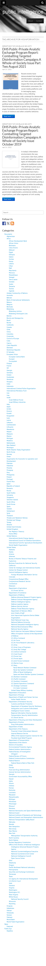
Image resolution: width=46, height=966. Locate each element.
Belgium (9, 304)
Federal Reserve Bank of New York (22, 763)
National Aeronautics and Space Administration (25, 810)
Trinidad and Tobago (14, 520)
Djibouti (12, 250)
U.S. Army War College (18, 649)
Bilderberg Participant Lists (18, 313)
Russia (9, 490)
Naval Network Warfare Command (24, 667)
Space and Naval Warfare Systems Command (28, 674)
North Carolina (14, 838)
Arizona (11, 554)
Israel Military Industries (17, 402)
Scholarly (10, 495)
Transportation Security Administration (24, 715)
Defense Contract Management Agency (24, 599)
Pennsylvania (13, 869)
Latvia (9, 420)
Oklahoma (12, 863)
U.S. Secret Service (17, 717)
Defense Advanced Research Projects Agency (26, 597)
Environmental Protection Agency (20, 747)
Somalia (11, 282)
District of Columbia (16, 745)
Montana (12, 808)
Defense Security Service (19, 606)
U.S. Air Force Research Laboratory (22, 642)
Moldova (10, 440)
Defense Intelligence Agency (20, 602)
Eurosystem (13, 361)
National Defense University (20, 622)
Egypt (11, 252)
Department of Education (17, 692)
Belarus (9, 302)
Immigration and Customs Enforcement (24, 708)
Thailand (10, 515)
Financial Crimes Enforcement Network (24, 731)
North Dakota (13, 840)
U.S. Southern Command (19, 681)
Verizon (9, 915)
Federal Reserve (14, 760)
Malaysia (10, 434)
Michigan (10, 438)
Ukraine (9, 524)
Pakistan (10, 463)
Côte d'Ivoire (13, 248)
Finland (9, 363)
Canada (9, 327)
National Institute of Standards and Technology (25, 815)
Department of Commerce (17, 593)
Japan (8, 406)
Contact (39, 21)
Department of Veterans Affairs (21, 611)
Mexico (9, 436)
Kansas (11, 788)
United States (11, 547)
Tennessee (12, 874)
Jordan (9, 409)
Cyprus (9, 343)
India (8, 384)
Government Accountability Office (20, 776)
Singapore (10, 497)
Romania (10, 488)
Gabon (11, 257)
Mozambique (13, 275)
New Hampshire (14, 826)
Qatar (8, 484)
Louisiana (12, 792)
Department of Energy (16, 695)
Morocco (12, 273)
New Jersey (12, 829)
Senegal (11, 277)
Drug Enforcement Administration (22, 724)
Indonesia (10, 386)
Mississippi (12, 804)
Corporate (10, 336)
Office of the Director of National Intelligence (24, 844)
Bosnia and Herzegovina (15, 318)
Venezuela (10, 913)
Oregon (11, 865)
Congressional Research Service (19, 581)
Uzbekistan (10, 908)
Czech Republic (12, 345)
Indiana (11, 785)
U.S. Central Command (18, 652)
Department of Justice (16, 722)
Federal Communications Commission (21, 758)
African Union (13, 243)
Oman (9, 456)
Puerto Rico (11, 481)
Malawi (9, 431)
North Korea (11, 452)
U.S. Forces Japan (16, 658)
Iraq (8, 395)
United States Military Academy (21, 690)
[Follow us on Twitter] (8, 223)
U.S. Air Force (15, 640)
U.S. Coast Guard (16, 654)
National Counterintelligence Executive (24, 851)
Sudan (11, 284)
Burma (9, 322)
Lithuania (10, 427)
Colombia (10, 334)
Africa (8, 238)
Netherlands (11, 443)
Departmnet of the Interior (18, 742)
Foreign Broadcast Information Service (24, 574)
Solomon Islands (12, 499)
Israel (8, 397)
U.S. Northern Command (19, 677)
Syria (8, 513)
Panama (9, 468)
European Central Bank (17, 357)
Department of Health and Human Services (23, 697)
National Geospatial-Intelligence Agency (25, 624)
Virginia (11, 888)
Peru (8, 472)
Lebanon (10, 422)
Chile (8, 329)
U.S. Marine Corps (17, 663)
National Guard (14, 813)
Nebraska (12, 822)
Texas (11, 876)
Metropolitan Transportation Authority (24, 835)
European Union (12, 354)
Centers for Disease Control (18, 570)
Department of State (16, 726)
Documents (8, 234)
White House (13, 897)
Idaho (11, 781)
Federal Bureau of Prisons (17, 756)
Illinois (11, 783)
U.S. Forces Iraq (16, 656)
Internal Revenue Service (19, 733)
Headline (10, 931)
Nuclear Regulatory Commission (20, 842)
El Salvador (10, 352)
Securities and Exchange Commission (21, 872)
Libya (11, 266)
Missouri (12, 806)
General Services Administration (20, 772)
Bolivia (9, 316)
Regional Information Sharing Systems (24, 713)
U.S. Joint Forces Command (20, 661)
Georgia (9, 370)
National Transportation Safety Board (21, 819)
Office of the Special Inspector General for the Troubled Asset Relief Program (26, 737)
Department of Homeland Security (17, 46)
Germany (10, 372)
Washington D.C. (14, 892)
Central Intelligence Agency (18, 572)
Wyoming (12, 903)
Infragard (14, 754)
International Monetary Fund (16, 391)
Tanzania (12, 286)
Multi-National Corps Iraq (20, 620)
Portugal (10, 479)
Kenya (11, 261)
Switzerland (11, 511)
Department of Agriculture (18, 588)
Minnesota (12, 801)
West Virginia (13, 894)
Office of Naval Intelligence (22, 672)
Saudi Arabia (11, 493)
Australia (10, 295)
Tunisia (11, 288)
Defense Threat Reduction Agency (22, 608)
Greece (9, 375)
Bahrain (9, 298)
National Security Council (19, 899)
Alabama (12, 549)
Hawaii (11, 779)
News (6, 924)
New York (12, 833)
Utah (10, 883)
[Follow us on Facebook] (4, 223)
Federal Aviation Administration (20, 749)
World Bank (11, 919)
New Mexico (13, 831)
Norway (9, 454)
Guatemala (10, 377)
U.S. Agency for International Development (23, 879)
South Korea (11, 504)
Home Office (13, 534)
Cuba (8, 341)
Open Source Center (18, 858)
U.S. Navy (14, 665)
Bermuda (10, 307)
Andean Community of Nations (17, 293)
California (12, 565)
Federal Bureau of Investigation (19, 751)
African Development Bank (18, 241)
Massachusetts (14, 797)
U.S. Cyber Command (20, 688)
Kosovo (9, 411)
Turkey (9, 522)
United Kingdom (12, 529)
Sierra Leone (13, 279)
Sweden (9, 509)
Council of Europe (13, 338)
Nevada (11, 824)
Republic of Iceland (13, 486)
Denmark (10, 347)
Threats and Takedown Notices (17, 518)
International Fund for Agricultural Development (25, 543)
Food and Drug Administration (19, 770)
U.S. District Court (15, 881)
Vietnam (9, 917)
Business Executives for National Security (23, 563)
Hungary (10, 381)
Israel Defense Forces (16, 400)
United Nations (12, 536)
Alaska (11, 552)
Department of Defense (17, 595)
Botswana (12, 245)
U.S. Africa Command (18, 638)
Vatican (9, 910)
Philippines (10, 475)
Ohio (10, 860)
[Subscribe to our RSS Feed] (12, 223)
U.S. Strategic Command (19, 686)
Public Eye (8, 928)
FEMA (11, 765)
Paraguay (10, 470)
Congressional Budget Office (18, 579)
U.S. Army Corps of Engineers (21, 647)
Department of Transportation (19, 740)
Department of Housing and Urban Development (25, 720)
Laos (8, 418)
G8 (8, 368)
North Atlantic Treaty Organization (18, 450)
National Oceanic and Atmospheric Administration (26, 817)
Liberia (11, 263)
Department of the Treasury (18, 729)
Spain (8, 506)
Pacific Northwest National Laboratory (22, 867)
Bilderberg (10, 309)
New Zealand (11, 445)
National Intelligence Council (21, 856)
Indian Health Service (18, 699)
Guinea (11, 259)
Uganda (11, 291)
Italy (8, 404)
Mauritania (12, 270)
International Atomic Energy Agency (21, 538)
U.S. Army (14, 645)
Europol (11, 359)
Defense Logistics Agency (19, 604)
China (9, 332)
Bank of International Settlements (18, 300)
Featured (10, 926)
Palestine (10, 465)
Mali (10, 268)
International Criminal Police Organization (21, 388)
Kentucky (12, 790)
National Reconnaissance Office (21, 627)
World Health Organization (18, 545)
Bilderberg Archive (15, 311)
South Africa (11, 502)
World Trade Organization (15, 922)
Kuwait (9, 413)
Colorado (12, 577)
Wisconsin (12, 901)
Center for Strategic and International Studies (24, 568)
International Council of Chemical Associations (25, 540)
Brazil (8, 320)
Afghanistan (11, 236)
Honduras (10, 379)
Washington (13, 890)
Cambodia (10, 325)
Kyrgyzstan (10, 416)
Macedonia (10, 429)
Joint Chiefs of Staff (17, 613)
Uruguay (10, 906)
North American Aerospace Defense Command (26, 631)
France (9, 366)
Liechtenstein (11, 425)
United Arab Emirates (14, 527)
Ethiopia (12, 254)
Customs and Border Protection (22, 704)
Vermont (12, 885)
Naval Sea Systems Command (23, 670)
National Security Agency (19, 629)
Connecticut (13, 583)
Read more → (8, 116)
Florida (11, 767)
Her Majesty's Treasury (16, 531)
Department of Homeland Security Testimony (26, 706)
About (30, 21)
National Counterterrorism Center (22, 854)
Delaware (12, 586)
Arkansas (12, 556)
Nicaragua (10, 447)
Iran (8, 393)
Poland (9, 477)
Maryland (12, 795)
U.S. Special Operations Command (22, 683)
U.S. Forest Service (17, 590)
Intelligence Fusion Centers (20, 711)
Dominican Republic (13, 350)
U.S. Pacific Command (18, 679)
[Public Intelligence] (23, 11)
